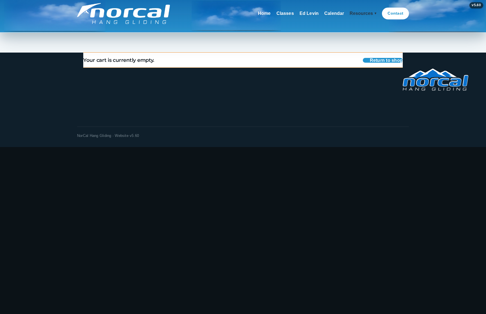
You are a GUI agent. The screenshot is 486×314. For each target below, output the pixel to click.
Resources (363, 13)
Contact (395, 13)
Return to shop (386, 60)
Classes (285, 13)
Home (264, 13)
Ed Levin (309, 13)
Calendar (334, 13)
